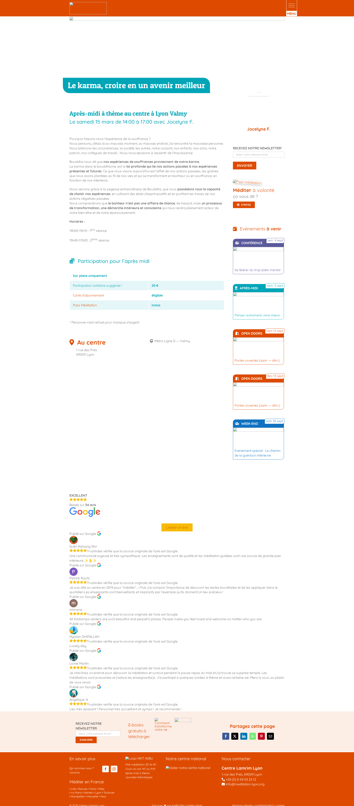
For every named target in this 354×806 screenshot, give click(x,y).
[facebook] (105, 769)
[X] (234, 736)
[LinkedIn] (243, 736)
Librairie (74, 772)
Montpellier (78, 796)
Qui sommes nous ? (81, 768)
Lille (73, 788)
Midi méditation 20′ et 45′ (140, 764)
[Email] (270, 736)
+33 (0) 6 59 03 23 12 (241, 779)
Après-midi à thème (137, 773)
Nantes (88, 792)
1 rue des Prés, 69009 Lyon (242, 774)
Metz (101, 788)
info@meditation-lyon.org (244, 784)
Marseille (92, 796)
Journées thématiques (138, 777)
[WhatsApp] (252, 736)
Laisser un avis (177, 527)
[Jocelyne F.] (258, 108)
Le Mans (76, 792)
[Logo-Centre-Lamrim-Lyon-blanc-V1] (88, 4)
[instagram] (114, 769)
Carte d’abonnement (88, 295)
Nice (103, 796)
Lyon (98, 792)
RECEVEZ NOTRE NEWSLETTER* (257, 148)
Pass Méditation (85, 305)
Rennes (82, 788)
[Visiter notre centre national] (188, 768)
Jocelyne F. (258, 129)
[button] (291, 5)
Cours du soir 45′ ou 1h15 (140, 768)
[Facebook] (225, 736)
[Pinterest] (261, 736)
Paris (93, 788)
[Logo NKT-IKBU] (139, 758)
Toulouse (109, 792)
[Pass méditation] (247, 182)
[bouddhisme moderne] (183, 720)
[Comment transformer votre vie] (163, 720)
